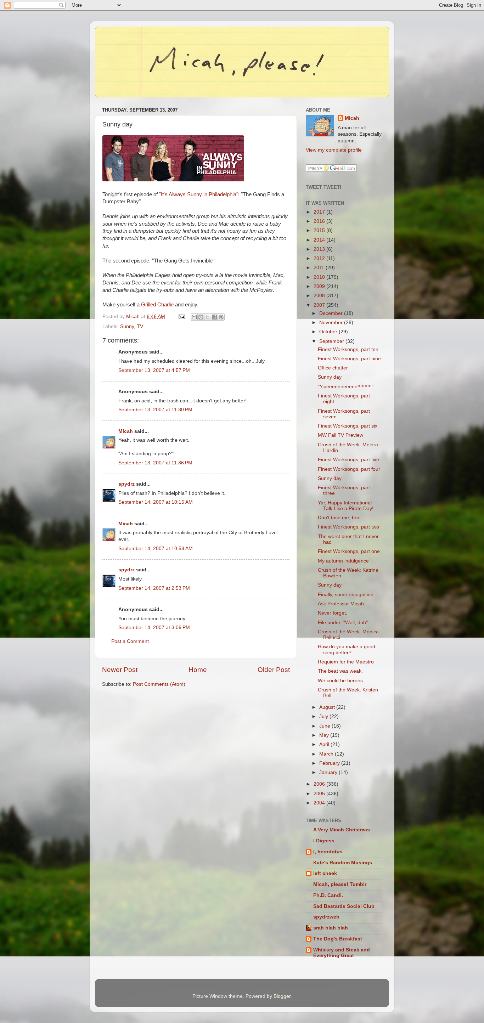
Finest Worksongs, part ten (348, 349)
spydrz (126, 484)
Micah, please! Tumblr (339, 884)
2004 (320, 803)
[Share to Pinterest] (221, 317)
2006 (320, 784)
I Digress (323, 840)
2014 (320, 240)
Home (197, 669)
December (331, 313)
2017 (320, 212)
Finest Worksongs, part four (349, 469)
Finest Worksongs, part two (348, 527)
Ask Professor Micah (341, 603)
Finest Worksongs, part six (347, 426)
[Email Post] (181, 316)
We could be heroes (340, 680)
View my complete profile (334, 150)
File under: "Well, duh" (343, 622)
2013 (320, 249)
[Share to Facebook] (214, 317)
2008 (320, 295)
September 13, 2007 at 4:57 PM (154, 370)
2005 (320, 793)
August (327, 707)
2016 (320, 221)
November (331, 322)
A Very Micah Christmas (341, 829)
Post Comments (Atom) (159, 684)
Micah (125, 431)
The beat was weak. (340, 671)
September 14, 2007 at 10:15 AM (155, 502)
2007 (320, 305)
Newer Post (119, 669)
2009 (320, 286)
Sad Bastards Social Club (344, 906)
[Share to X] (207, 317)
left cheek (325, 873)
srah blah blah (330, 928)
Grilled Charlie (157, 304)
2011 (320, 267)
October (329, 331)
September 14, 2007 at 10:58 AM (155, 548)
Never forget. (332, 613)
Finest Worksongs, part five (348, 459)
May (324, 735)
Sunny (127, 326)
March (327, 754)
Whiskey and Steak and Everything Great (341, 952)
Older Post (274, 669)
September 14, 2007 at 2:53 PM (154, 588)
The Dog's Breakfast (337, 939)
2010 (320, 277)
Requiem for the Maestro (346, 662)
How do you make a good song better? (346, 649)
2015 (320, 230)
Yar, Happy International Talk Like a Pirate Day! (345, 505)
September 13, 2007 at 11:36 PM (155, 462)
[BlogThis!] (200, 317)
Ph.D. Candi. (328, 895)
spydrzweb (326, 917)
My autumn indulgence (343, 561)
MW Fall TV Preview (340, 435)
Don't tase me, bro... (341, 517)
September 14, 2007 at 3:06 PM (154, 627)
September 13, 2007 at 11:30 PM (155, 409)
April (325, 744)
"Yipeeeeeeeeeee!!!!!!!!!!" (345, 386)
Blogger (282, 996)
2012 (320, 258)
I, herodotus (328, 851)
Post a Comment (130, 641)
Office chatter (333, 368)
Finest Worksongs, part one (349, 551)
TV (140, 326)
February (330, 763)
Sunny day (330, 377)
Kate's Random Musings (342, 862)
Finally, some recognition (345, 594)
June (325, 726)
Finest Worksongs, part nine (349, 358)
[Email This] (194, 317)
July (324, 716)
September (332, 341)
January (329, 772)
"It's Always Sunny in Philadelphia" (198, 194)
